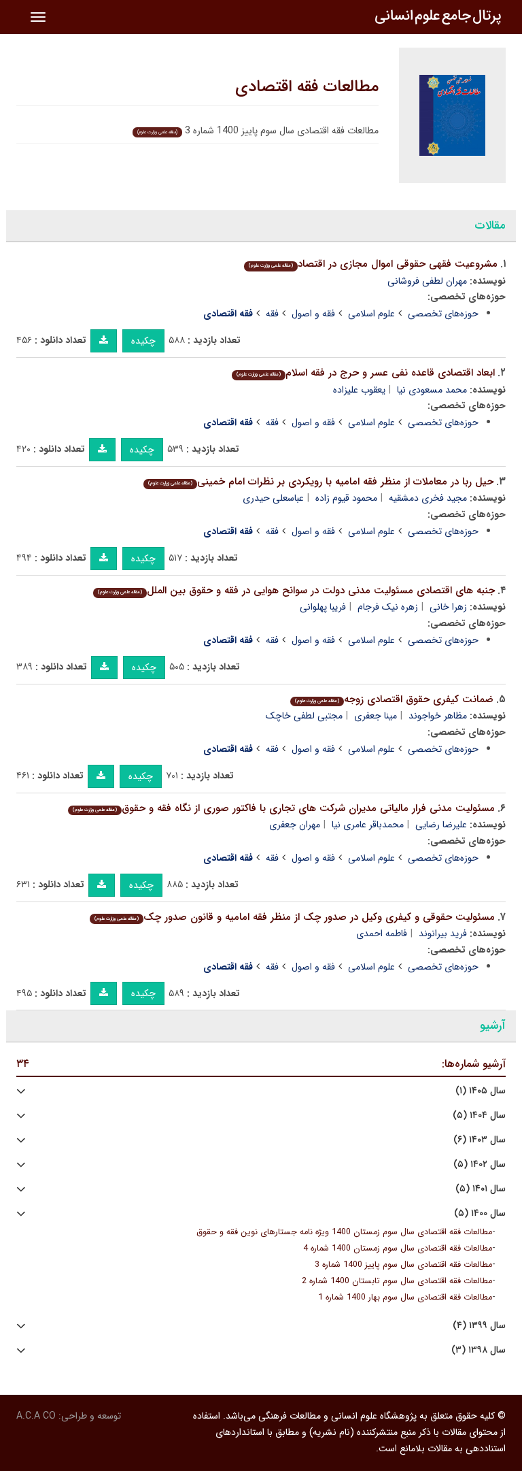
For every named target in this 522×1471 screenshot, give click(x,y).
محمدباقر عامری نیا (368, 824)
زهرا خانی (448, 606)
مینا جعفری (375, 715)
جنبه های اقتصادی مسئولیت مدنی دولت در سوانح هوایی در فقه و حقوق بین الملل (296, 590)
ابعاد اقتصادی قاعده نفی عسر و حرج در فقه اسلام (366, 373)
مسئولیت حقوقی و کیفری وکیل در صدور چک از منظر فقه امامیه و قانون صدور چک (294, 917)
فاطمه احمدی (381, 933)
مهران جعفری (294, 824)
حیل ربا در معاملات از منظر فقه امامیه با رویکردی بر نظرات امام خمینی (320, 482)
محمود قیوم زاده (346, 498)
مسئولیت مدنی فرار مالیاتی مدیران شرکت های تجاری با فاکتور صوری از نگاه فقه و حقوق (284, 808)
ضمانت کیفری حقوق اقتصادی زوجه (394, 699)
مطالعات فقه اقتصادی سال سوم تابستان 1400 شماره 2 (397, 1281)
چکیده (143, 340)
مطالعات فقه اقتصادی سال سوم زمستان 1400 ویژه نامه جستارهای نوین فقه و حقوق (344, 1232)
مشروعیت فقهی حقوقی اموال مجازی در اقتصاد (373, 264)
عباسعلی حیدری (273, 498)
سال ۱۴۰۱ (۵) (480, 1189)
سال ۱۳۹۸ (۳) (478, 1350)
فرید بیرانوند (443, 933)
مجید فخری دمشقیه (428, 498)
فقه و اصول (313, 313)
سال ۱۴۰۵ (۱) (480, 1091)
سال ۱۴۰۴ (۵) (479, 1115)
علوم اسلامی (371, 313)
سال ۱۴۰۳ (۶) (479, 1140)
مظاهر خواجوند (437, 715)
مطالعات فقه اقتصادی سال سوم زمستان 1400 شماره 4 (397, 1248)
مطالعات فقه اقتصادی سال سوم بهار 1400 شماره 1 (405, 1297)
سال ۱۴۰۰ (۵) (480, 1213)
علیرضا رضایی (441, 824)
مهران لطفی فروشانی (427, 281)
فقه (272, 313)
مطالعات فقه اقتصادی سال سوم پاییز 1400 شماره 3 (403, 1265)
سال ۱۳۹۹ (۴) (479, 1326)
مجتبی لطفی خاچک (304, 715)
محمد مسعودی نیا (432, 389)
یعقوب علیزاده (359, 389)
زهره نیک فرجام (388, 606)
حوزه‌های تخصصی (443, 313)
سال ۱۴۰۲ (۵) (479, 1164)
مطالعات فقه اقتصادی (307, 87)
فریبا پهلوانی (323, 606)
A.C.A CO (36, 1415)
